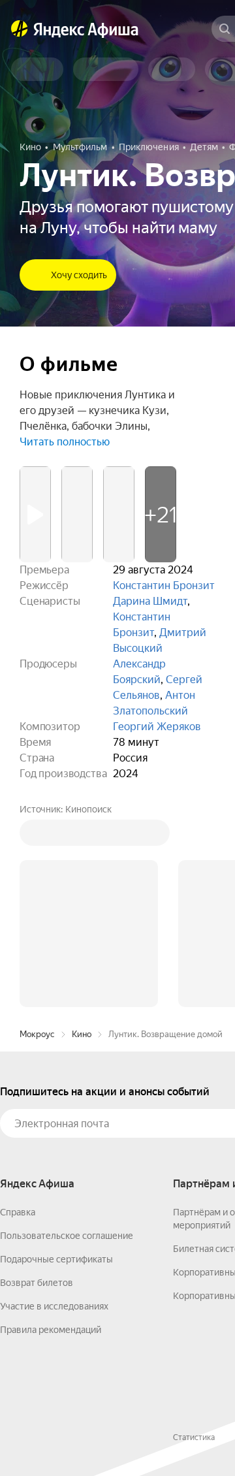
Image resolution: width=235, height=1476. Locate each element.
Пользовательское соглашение (66, 1235)
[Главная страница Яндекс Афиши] (19, 28)
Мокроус (37, 1034)
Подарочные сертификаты (56, 1259)
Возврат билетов (36, 1282)
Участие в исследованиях (54, 1306)
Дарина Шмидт (150, 601)
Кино (81, 1034)
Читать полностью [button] (65, 442)
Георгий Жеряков (157, 726)
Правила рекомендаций (50, 1329)
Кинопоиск (88, 809)
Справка (17, 1212)
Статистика (194, 1437)
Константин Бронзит (164, 585)
